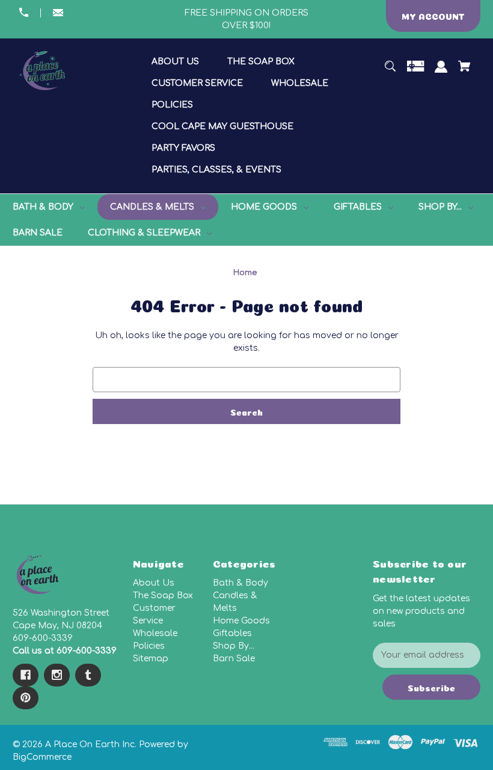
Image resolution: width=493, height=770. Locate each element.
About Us (153, 582)
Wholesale (155, 633)
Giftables (232, 633)
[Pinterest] (25, 698)
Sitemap (150, 658)
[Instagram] (57, 675)
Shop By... (233, 645)
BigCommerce (42, 757)
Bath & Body (240, 582)
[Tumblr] (88, 675)
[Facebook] (25, 675)
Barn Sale (234, 658)
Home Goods (241, 620)
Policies (149, 645)
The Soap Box (163, 595)
